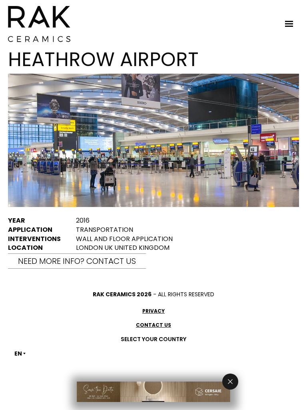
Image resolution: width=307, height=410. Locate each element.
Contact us (153, 325)
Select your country (153, 339)
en (18, 354)
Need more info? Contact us (77, 261)
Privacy (153, 311)
